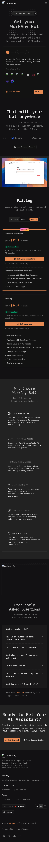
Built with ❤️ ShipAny (13, 806)
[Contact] (20, 836)
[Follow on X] (9, 836)
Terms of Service (22, 829)
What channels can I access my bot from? (22, 656)
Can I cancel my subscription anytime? (22, 675)
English (9, 812)
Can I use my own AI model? (21, 647)
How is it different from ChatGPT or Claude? (20, 638)
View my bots (14, 92)
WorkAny (12, 823)
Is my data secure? (16, 665)
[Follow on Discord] (14, 836)
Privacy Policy (8, 829)
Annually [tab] (29, 219)
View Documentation (25, 147)
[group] (41, 806)
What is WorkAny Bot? (17, 629)
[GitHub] (4, 836)
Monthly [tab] (14, 219)
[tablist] (24, 219)
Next (37, 92)
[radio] (37, 806)
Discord (20, 692)
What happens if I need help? (22, 684)
